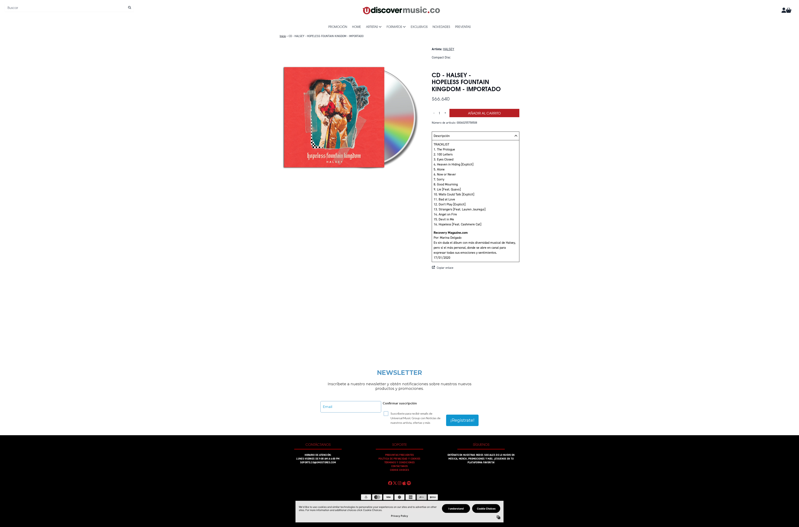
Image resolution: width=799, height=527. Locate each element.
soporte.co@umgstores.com (318, 462)
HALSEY (448, 49)
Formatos (394, 27)
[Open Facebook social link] (390, 483)
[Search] (129, 7)
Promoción (337, 27)
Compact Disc (441, 57)
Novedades (441, 27)
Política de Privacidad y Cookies (399, 458)
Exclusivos (419, 27)
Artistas (372, 27)
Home (356, 27)
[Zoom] (351, 118)
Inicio (283, 36)
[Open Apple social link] (404, 483)
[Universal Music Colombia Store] (401, 10)
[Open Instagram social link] (399, 483)
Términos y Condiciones (399, 462)
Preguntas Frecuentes (399, 455)
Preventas (463, 27)
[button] (475, 267)
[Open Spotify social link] (409, 483)
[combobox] (69, 7)
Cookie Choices (399, 470)
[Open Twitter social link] (394, 483)
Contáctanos (399, 466)
